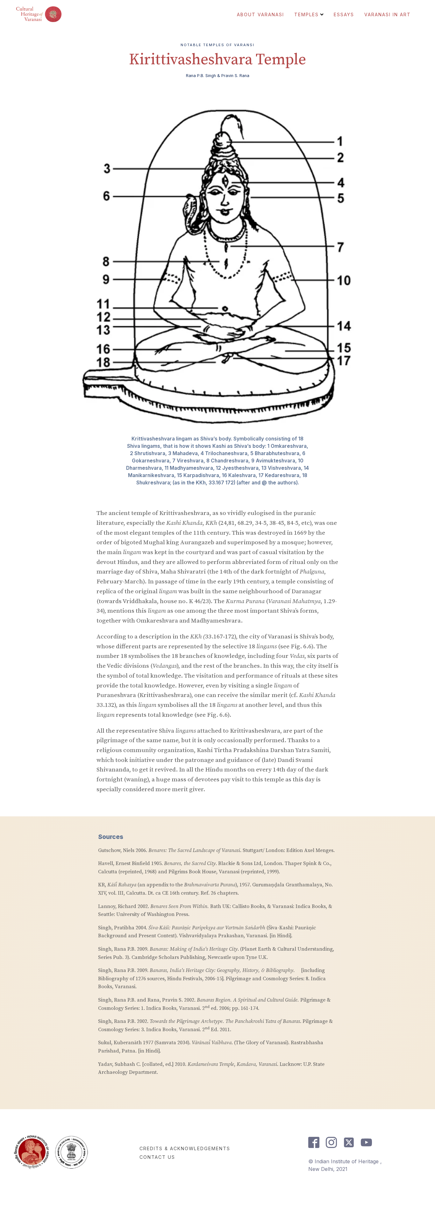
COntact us (157, 1157)
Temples (306, 14)
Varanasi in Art (387, 14)
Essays (344, 14)
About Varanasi (260, 14)
